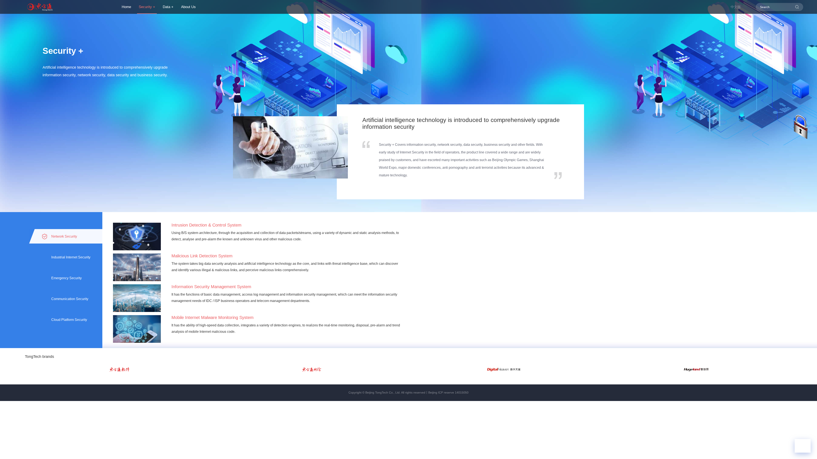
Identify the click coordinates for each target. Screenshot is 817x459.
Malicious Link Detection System (202, 256)
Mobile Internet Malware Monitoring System (212, 317)
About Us (188, 7)
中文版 (736, 7)
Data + (168, 7)
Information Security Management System (211, 286)
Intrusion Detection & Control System (206, 225)
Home (126, 7)
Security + (147, 7)
